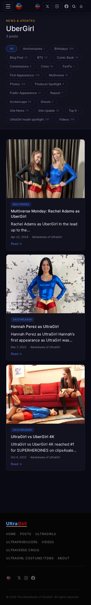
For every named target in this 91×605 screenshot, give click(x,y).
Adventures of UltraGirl (47, 237)
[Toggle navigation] (8, 6)
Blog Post (19, 57)
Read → (16, 244)
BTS (42, 57)
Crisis (47, 66)
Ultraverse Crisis (22, 550)
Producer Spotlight (49, 84)
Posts (25, 534)
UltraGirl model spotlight (30, 119)
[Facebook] (66, 6)
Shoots (47, 102)
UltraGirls (45, 534)
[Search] (74, 6)
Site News (19, 110)
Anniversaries (34, 49)
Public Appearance (25, 93)
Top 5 (74, 110)
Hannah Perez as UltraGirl (35, 326)
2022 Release (22, 319)
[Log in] (81, 6)
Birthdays (64, 49)
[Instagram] (57, 6)
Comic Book (67, 57)
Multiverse (58, 75)
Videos (66, 119)
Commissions (20, 66)
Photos (17, 84)
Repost (56, 93)
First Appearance (24, 75)
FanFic (69, 66)
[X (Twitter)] (47, 6)
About (63, 558)
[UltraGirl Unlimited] (37, 6)
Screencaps (20, 102)
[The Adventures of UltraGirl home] (23, 6)
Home (11, 534)
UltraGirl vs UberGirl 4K (32, 436)
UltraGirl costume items (30, 558)
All (11, 49)
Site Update (48, 110)
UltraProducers (22, 542)
